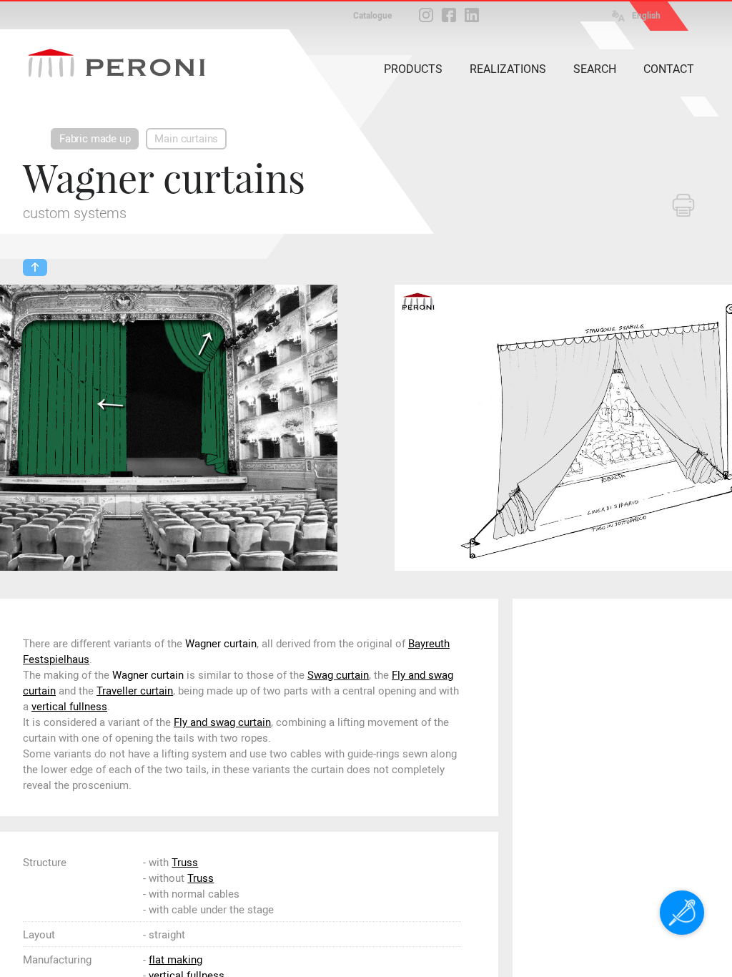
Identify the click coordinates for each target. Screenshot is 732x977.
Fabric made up (94, 138)
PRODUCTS (413, 69)
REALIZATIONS (508, 69)
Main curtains (186, 138)
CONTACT (668, 69)
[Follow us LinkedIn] (472, 15)
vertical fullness (69, 706)
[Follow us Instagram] (426, 15)
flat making (175, 959)
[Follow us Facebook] (449, 15)
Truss (185, 862)
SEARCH (594, 69)
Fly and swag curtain (222, 722)
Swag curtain (338, 675)
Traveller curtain (135, 690)
